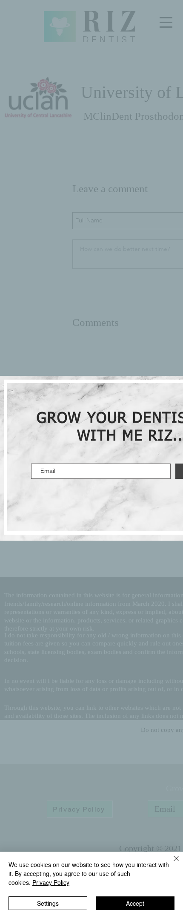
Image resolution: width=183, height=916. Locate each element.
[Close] (171, 863)
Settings (48, 903)
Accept (135, 903)
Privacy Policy (50, 882)
